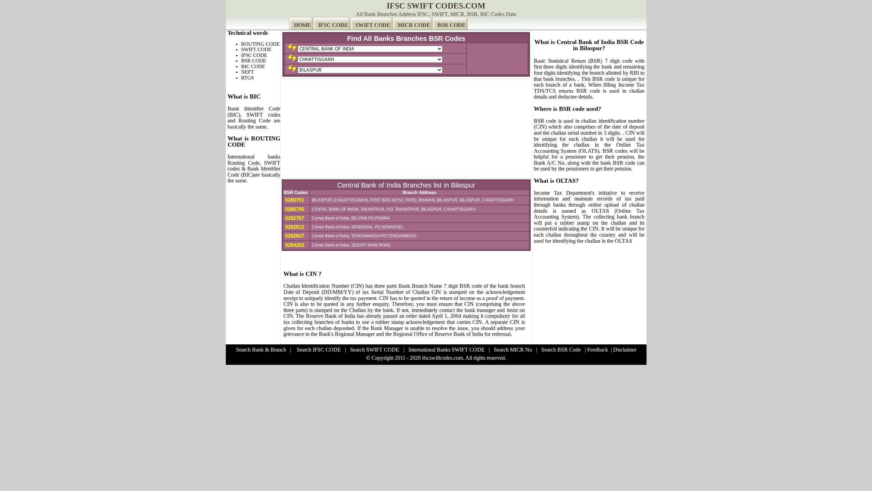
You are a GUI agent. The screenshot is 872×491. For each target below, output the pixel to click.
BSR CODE (451, 25)
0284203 (294, 245)
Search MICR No (513, 350)
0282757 (294, 218)
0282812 (294, 227)
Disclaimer (624, 350)
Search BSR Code (561, 350)
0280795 (294, 209)
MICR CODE (414, 25)
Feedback (597, 350)
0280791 (294, 200)
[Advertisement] (406, 128)
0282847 (294, 236)
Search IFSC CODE (319, 350)
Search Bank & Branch (261, 350)
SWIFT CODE (372, 25)
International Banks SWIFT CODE (446, 350)
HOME (302, 25)
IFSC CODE (333, 25)
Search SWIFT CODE (374, 350)
